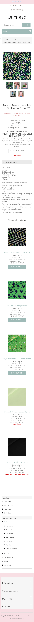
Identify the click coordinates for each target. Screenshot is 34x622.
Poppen (6, 561)
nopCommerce (20, 618)
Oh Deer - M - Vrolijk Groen (17, 306)
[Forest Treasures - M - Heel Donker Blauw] (9, 85)
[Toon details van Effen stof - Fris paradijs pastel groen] (17, 396)
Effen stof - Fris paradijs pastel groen (17, 412)
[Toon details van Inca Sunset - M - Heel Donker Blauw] (17, 237)
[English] (13, 2)
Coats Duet (7, 513)
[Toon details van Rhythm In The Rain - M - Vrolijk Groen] (17, 343)
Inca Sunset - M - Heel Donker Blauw (17, 252)
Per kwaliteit (10, 534)
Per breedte (10, 537)
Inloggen (21, 5)
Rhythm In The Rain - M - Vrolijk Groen (17, 359)
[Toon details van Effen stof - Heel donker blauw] (17, 447)
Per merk (9, 530)
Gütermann (8, 509)
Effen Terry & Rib (12, 549)
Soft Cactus (19, 126)
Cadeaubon (8, 565)
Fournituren (8, 554)
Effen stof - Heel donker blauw (17, 462)
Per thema (9, 541)
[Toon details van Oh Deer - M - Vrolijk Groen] (17, 290)
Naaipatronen (8, 558)
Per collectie (10, 526)
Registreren (13, 5)
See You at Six (8, 505)
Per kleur (9, 545)
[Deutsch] (21, 2)
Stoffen (6, 522)
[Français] (18, 2)
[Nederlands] (16, 2)
